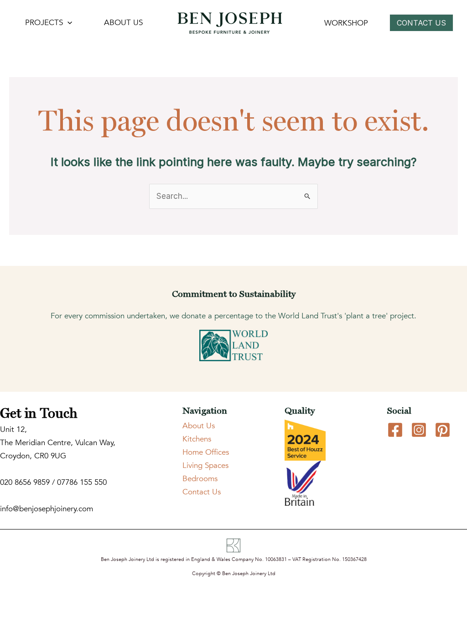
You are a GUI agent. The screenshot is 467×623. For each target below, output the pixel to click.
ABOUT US (123, 22)
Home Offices (205, 452)
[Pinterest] (443, 430)
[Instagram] (419, 430)
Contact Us (201, 492)
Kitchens (196, 439)
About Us (198, 426)
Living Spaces (205, 465)
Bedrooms (200, 478)
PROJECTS (44, 22)
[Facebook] (395, 430)
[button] (423, 22)
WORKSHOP (346, 23)
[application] (67, 23)
